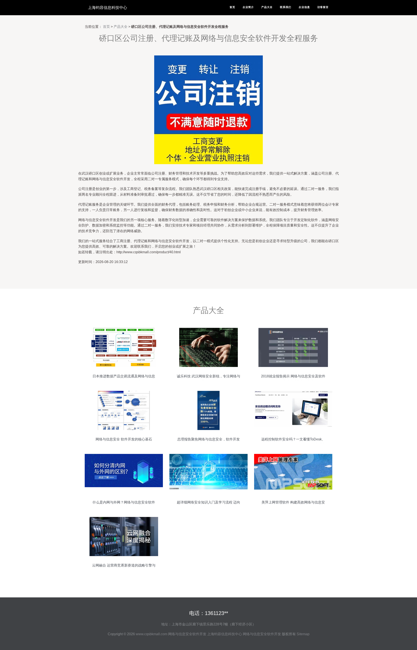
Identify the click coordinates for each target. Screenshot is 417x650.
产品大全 (267, 7)
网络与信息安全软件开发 (187, 634)
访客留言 (323, 7)
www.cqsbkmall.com (151, 634)
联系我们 (285, 7)
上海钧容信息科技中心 (107, 7)
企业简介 (248, 7)
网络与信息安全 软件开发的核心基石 (124, 439)
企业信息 (304, 7)
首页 (232, 7)
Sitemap (303, 634)
